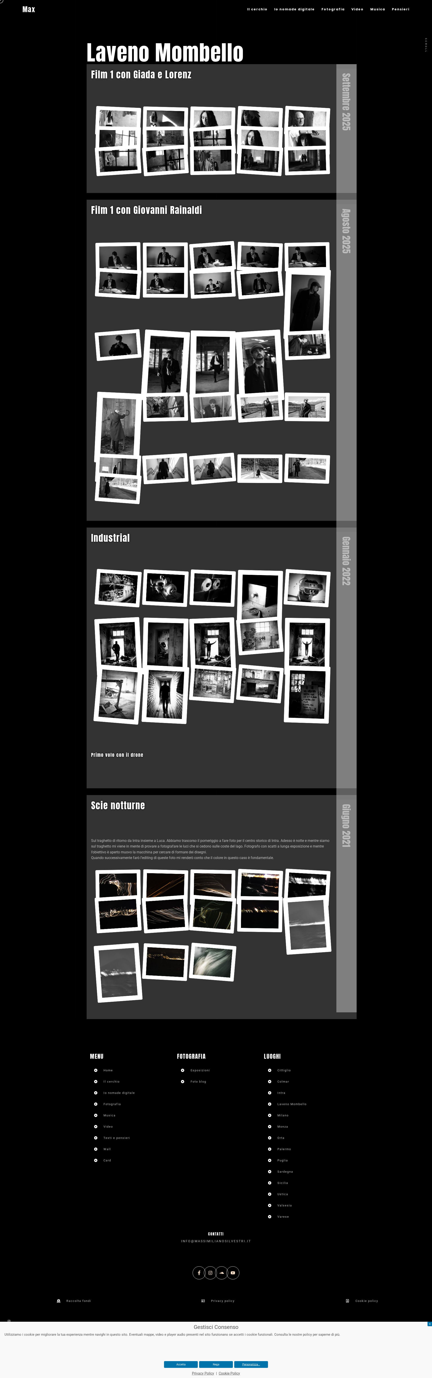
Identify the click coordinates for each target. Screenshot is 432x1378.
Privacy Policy (203, 1373)
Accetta (181, 1364)
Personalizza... (251, 1364)
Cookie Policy (229, 1373)
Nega (216, 1364)
